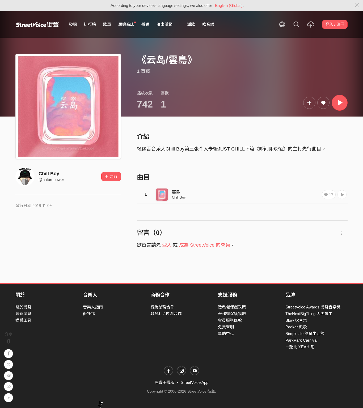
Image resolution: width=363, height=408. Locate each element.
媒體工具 (23, 320)
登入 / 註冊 (334, 24)
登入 (167, 245)
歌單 (107, 24)
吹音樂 (208, 24)
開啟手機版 (165, 382)
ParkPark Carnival (301, 340)
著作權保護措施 (232, 313)
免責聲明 (226, 327)
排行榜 (90, 24)
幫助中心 (226, 333)
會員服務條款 (230, 320)
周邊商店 (126, 24)
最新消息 (23, 313)
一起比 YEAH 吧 (299, 347)
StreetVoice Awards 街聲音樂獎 (312, 307)
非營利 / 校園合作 (166, 313)
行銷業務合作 (162, 307)
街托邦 (89, 313)
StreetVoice (37, 24)
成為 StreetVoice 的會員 (204, 245)
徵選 (145, 24)
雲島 (176, 192)
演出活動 (164, 24)
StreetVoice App (194, 382)
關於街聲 (23, 307)
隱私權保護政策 (232, 307)
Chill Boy (49, 173)
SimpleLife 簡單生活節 (304, 333)
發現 (73, 24)
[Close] (357, 5)
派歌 (191, 24)
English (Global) (229, 5)
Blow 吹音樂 (296, 320)
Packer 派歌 (296, 327)
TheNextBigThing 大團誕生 (308, 313)
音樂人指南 (93, 307)
